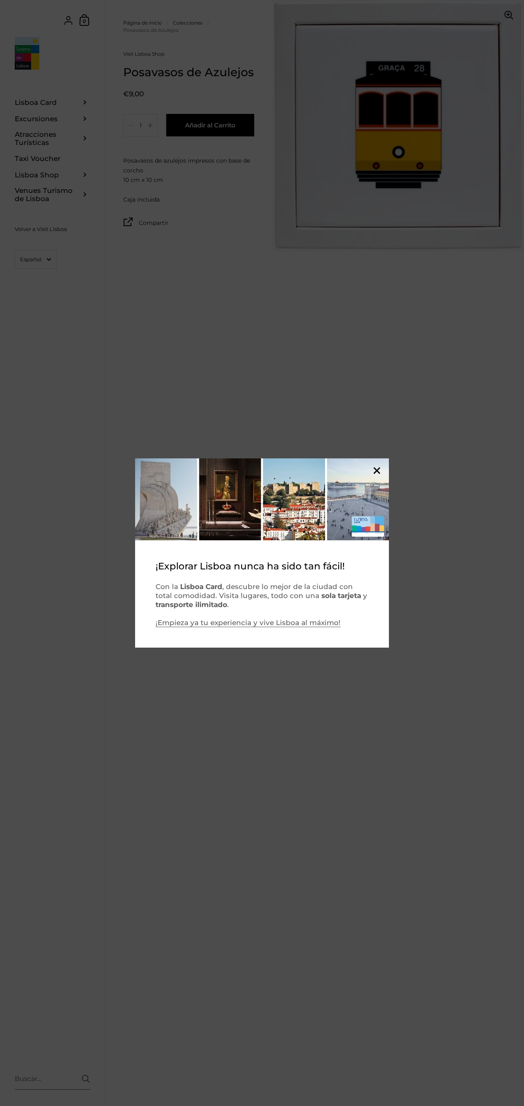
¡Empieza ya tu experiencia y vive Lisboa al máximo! (248, 623)
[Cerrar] (376, 471)
